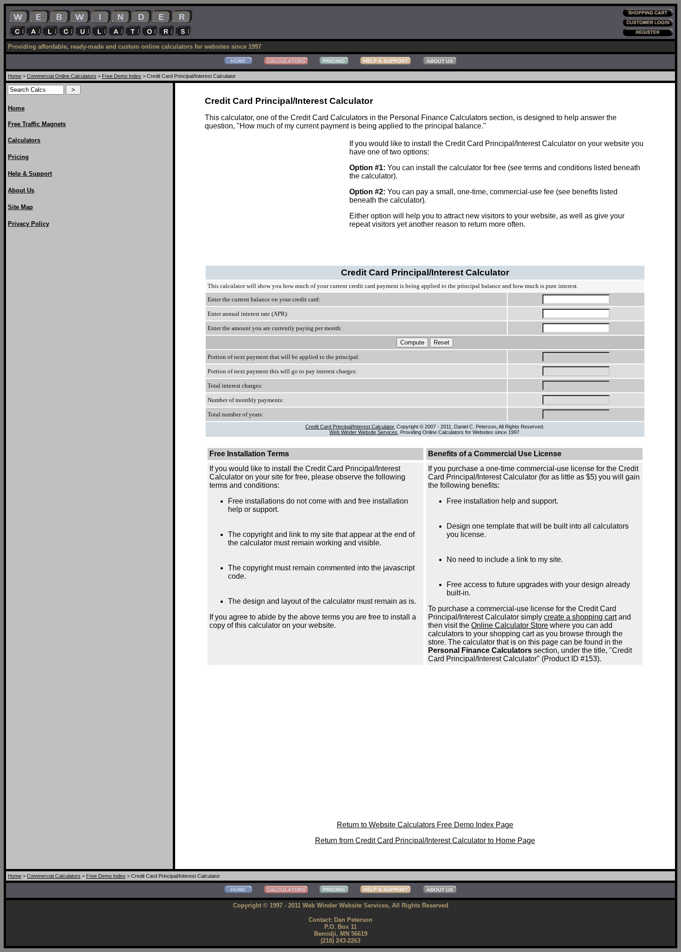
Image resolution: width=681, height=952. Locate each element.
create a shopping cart (580, 617)
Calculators (24, 140)
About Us (21, 190)
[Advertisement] (45, 375)
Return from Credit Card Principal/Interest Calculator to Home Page (425, 840)
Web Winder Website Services (363, 432)
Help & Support (30, 173)
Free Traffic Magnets (37, 124)
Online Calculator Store (509, 625)
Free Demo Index (121, 76)
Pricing (18, 156)
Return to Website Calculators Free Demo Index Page (425, 825)
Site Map (20, 207)
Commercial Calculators (54, 876)
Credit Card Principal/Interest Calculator (349, 426)
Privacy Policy (28, 223)
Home (14, 76)
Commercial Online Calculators (61, 76)
